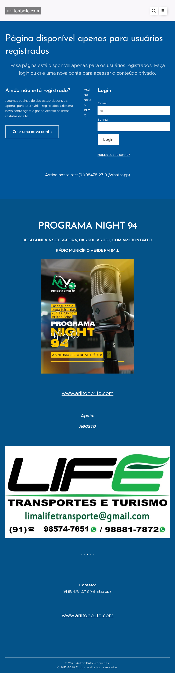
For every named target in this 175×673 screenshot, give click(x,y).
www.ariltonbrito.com (88, 393)
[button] (154, 11)
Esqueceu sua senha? (114, 155)
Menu (163, 11)
